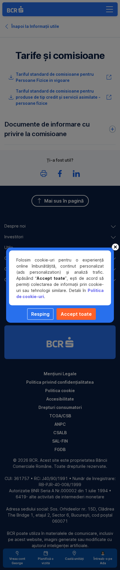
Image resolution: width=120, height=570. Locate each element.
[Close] (115, 246)
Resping (40, 314)
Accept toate (76, 314)
